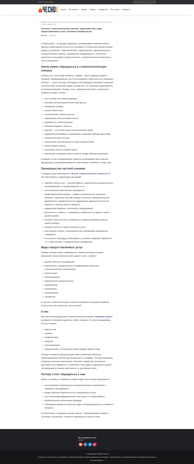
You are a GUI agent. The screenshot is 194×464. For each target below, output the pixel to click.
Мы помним (115, 9)
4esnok (45, 35)
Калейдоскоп (103, 9)
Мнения (84, 9)
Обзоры (93, 9)
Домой (44, 22)
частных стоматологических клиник (87, 173)
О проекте (125, 9)
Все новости (73, 9)
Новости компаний (53, 22)
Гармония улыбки (103, 317)
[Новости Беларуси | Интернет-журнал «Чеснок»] (48, 9)
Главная (63, 9)
